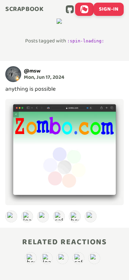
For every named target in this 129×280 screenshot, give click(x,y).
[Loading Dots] (11, 216)
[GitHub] (69, 9)
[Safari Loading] (59, 216)
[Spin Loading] (43, 216)
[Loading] (27, 216)
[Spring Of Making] (91, 216)
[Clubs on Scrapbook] (84, 9)
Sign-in (108, 9)
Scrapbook (24, 9)
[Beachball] (75, 216)
